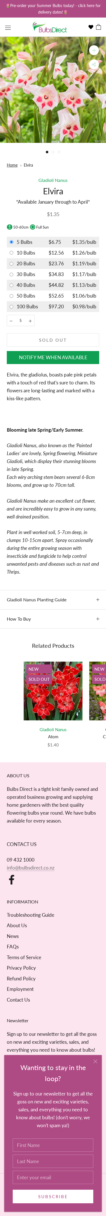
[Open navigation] (8, 27)
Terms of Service (24, 957)
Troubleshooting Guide (30, 915)
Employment (20, 989)
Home (12, 165)
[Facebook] (11, 879)
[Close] (95, 1061)
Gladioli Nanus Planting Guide (36, 599)
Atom (53, 736)
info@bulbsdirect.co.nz (31, 868)
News (13, 936)
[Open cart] (98, 27)
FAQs (13, 947)
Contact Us (18, 1000)
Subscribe (53, 1196)
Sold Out (53, 340)
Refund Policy (21, 979)
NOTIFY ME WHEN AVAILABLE (53, 357)
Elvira (28, 165)
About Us (17, 925)
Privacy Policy (21, 968)
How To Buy (19, 618)
